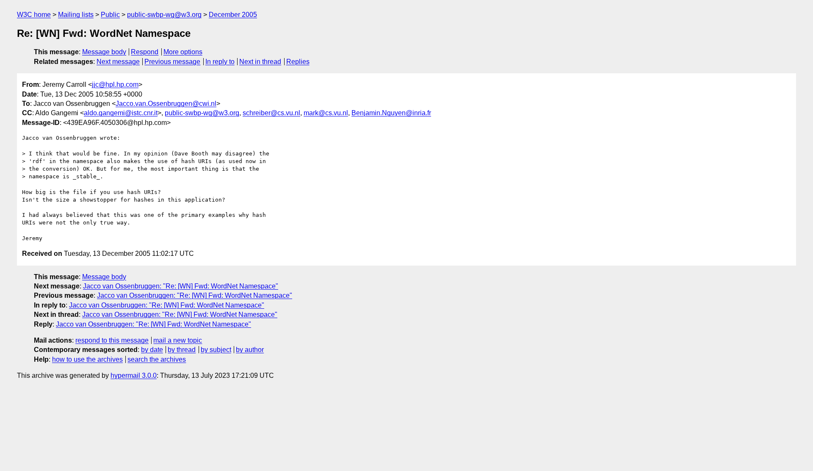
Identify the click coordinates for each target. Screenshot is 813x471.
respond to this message (112, 340)
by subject (216, 349)
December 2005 (233, 14)
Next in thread (260, 61)
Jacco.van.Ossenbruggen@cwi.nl (166, 103)
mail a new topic (177, 340)
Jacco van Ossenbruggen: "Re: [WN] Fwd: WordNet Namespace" (180, 286)
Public (110, 14)
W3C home (34, 14)
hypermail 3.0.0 (134, 375)
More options (182, 51)
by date (152, 349)
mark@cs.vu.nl (326, 112)
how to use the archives (87, 359)
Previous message (172, 61)
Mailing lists (76, 14)
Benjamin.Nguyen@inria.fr (391, 112)
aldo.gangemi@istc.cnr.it (121, 112)
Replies (298, 61)
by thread (182, 349)
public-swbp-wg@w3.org (164, 14)
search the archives (156, 359)
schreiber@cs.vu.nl (271, 112)
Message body (104, 51)
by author (250, 349)
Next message (118, 61)
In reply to (220, 61)
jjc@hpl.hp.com (115, 84)
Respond (144, 51)
